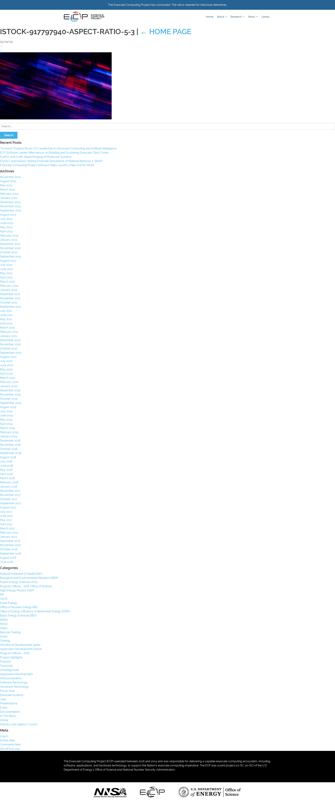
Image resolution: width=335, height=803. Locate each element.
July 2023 (6, 218)
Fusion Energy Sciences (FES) (19, 582)
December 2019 (10, 390)
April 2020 (6, 373)
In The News (8, 716)
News (252, 16)
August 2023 (8, 214)
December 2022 (10, 244)
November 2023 (10, 206)
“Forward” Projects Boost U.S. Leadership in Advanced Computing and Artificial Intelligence (58, 148)
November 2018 (10, 444)
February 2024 (9, 193)
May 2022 (6, 273)
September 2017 (10, 503)
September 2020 (10, 352)
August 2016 (8, 557)
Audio (4, 636)
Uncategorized (9, 670)
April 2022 (6, 277)
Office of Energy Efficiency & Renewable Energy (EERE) (35, 611)
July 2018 (6, 461)
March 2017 (7, 528)
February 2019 (9, 432)
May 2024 (6, 185)
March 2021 (7, 327)
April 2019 (6, 423)
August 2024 (8, 181)
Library (265, 16)
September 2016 (10, 553)
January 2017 (8, 536)
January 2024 (8, 198)
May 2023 (6, 227)
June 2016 (6, 562)
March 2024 (7, 189)
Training (5, 640)
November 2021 (10, 298)
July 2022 (6, 265)
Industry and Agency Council (18, 724)
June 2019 (6, 415)
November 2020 (10, 344)
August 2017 (8, 507)
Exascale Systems (11, 695)
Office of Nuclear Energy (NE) (19, 607)
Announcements (10, 678)
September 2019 (10, 403)
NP (2, 594)
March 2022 (7, 281)
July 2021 (6, 311)
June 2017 (6, 515)
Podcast (5, 661)
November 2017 (10, 495)
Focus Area (7, 690)
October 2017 (8, 499)
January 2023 (8, 239)
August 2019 (8, 407)
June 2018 (6, 465)
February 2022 (9, 285)
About (221, 16)
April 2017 (6, 524)
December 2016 (10, 541)
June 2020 (6, 365)
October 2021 (8, 302)
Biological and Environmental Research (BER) (29, 578)
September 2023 (10, 210)
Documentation (10, 711)
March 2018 (7, 478)
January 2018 (8, 486)
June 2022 (6, 269)
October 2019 (8, 398)
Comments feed (10, 744)
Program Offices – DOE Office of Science (26, 586)
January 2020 (8, 386)
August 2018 (8, 457)
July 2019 (6, 411)
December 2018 (10, 440)
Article (4, 720)
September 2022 (10, 256)
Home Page (165, 31)
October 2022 (8, 252)
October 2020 (9, 348)
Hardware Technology (14, 686)
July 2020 (6, 361)
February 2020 (9, 382)
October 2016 (8, 549)
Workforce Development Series (20, 644)
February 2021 (9, 331)
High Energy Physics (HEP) (17, 590)
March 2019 (7, 428)
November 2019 (10, 394)
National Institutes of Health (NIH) (21, 573)
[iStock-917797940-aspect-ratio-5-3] (56, 118)
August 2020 (8, 357)
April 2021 (6, 323)
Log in (4, 736)
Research (236, 16)
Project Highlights (11, 657)
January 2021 (8, 336)
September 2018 (10, 453)
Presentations (8, 703)
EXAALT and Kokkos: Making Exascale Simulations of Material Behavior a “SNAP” (51, 161)
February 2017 (9, 532)
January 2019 (8, 436)
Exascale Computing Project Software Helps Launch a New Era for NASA (48, 165)
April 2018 (6, 474)
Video (4, 628)
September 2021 (10, 306)
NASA (4, 624)
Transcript (6, 665)
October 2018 (8, 449)
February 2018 (9, 482)
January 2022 (8, 290)
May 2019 (6, 419)
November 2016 (10, 545)
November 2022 (10, 248)
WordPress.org (10, 748)
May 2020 (6, 369)
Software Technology (14, 682)
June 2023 (6, 223)
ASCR (3, 598)
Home (209, 16)
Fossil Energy (8, 603)
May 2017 (6, 520)
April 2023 (6, 231)
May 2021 (6, 319)
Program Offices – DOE (15, 653)
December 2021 (10, 294)
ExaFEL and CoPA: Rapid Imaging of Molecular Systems (36, 156)
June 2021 (6, 315)
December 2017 (10, 490)
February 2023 (9, 235)
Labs (3, 699)
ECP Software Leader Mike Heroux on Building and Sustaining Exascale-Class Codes (54, 152)
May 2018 (6, 469)
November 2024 (10, 177)
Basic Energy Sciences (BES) (18, 615)
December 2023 (10, 202)
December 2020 (10, 340)
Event (3, 707)
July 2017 (6, 511)
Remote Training (10, 632)
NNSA (4, 619)
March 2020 (7, 377)
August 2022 (8, 260)
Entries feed (7, 740)
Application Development (16, 674)
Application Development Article (21, 649)
